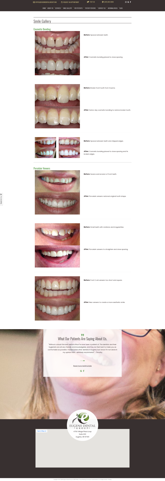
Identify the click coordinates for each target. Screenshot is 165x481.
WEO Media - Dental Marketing (80, 479)
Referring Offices (113, 8)
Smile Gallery (67, 8)
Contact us (102, 8)
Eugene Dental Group (67, 479)
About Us (50, 8)
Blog (121, 8)
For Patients (78, 8)
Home (44, 8)
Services (58, 8)
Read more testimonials (82, 366)
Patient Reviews (90, 8)
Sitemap (109, 479)
